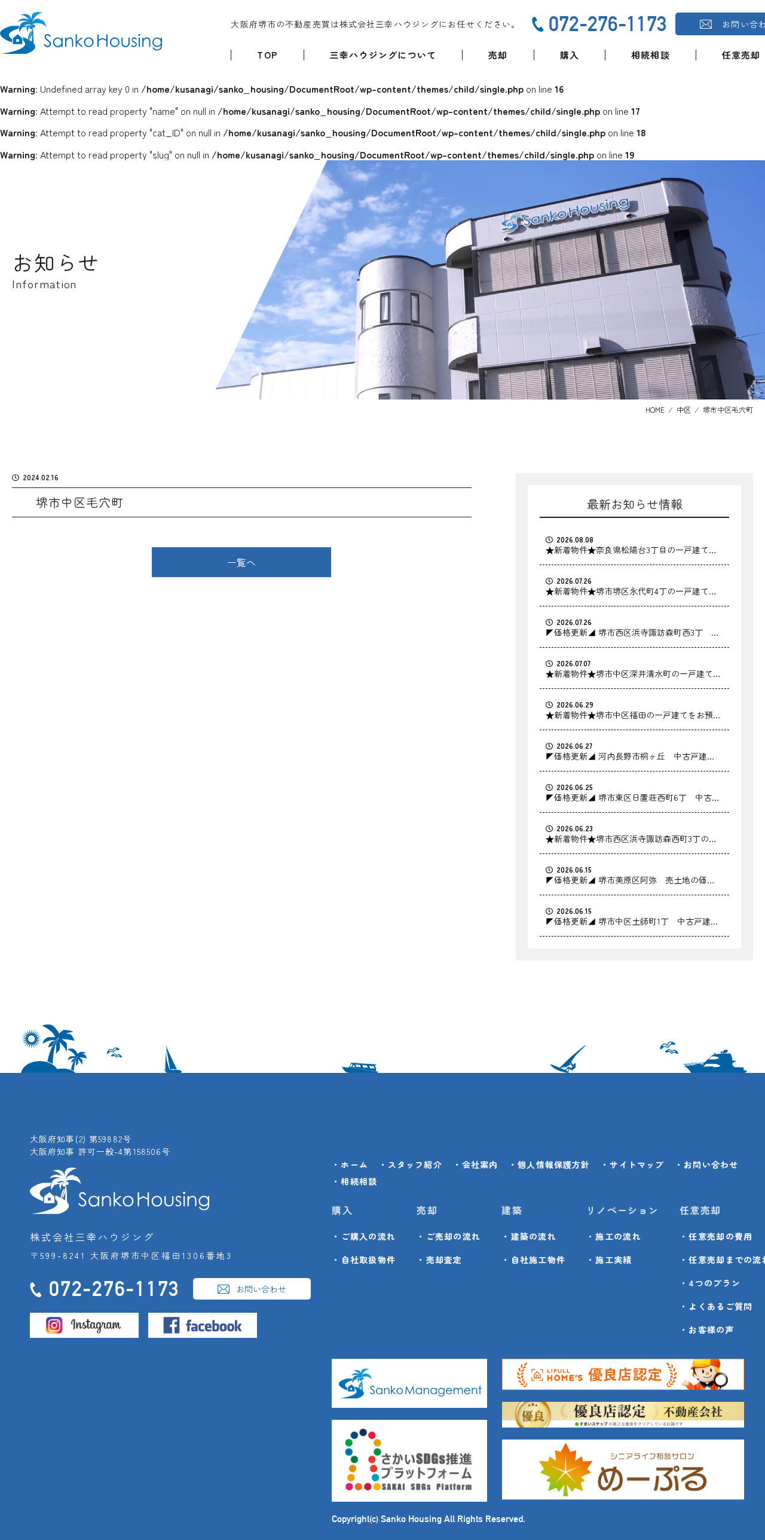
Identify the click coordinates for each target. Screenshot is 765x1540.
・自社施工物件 (533, 1259)
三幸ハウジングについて (383, 54)
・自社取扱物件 (364, 1259)
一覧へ (241, 562)
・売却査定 (439, 1259)
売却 (497, 54)
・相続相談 (354, 1181)
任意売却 (741, 54)
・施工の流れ (613, 1236)
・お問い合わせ (706, 1164)
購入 (569, 54)
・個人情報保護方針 (549, 1164)
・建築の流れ (528, 1236)
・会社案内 (475, 1164)
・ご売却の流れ (449, 1236)
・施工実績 (609, 1259)
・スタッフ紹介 (410, 1164)
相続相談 (650, 54)
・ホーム (350, 1164)
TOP (267, 54)
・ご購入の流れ (364, 1236)
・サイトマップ (632, 1164)
